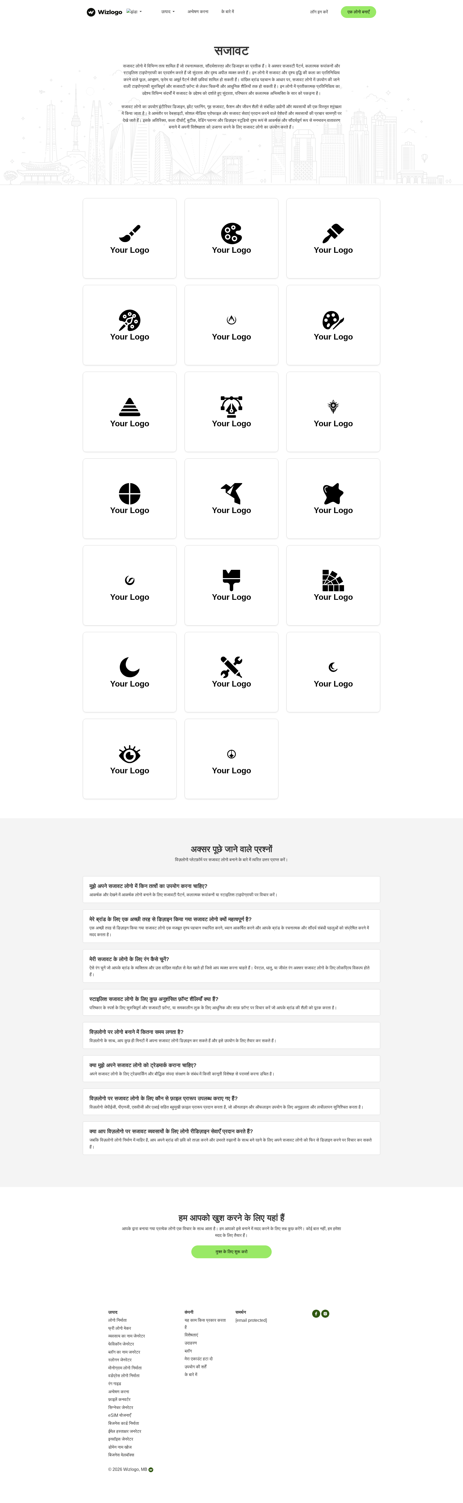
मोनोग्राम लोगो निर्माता (125, 1368)
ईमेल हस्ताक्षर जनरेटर (124, 1431)
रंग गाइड (114, 1383)
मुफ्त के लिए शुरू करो (232, 1251)
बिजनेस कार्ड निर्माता (123, 1423)
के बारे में (227, 11)
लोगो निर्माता (117, 1320)
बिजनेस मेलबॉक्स (121, 1455)
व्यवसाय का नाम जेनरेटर (126, 1336)
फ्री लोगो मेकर (119, 1328)
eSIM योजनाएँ (119, 1415)
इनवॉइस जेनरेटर (120, 1439)
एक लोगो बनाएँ (358, 12)
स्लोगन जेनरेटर (120, 1360)
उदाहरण (191, 1343)
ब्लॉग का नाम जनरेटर (124, 1352)
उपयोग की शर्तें (195, 1367)
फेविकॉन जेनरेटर (121, 1344)
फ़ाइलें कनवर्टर (119, 1399)
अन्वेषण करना (198, 11)
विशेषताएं (191, 1335)
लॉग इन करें (319, 12)
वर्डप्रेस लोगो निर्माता (124, 1375)
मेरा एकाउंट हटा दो (199, 1359)
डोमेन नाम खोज (120, 1447)
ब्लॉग (188, 1351)
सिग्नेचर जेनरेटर (120, 1407)
